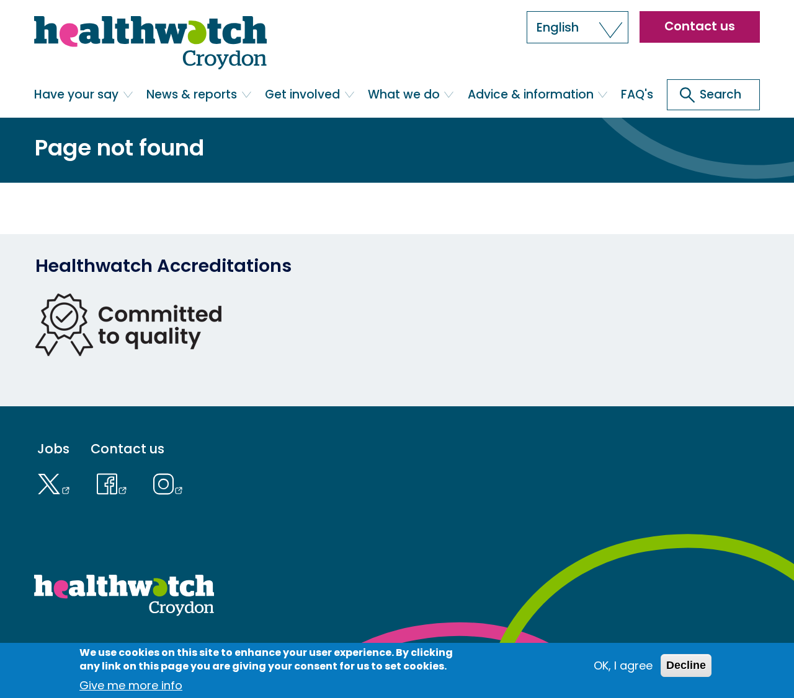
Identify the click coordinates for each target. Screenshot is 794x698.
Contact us (699, 26)
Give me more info (130, 685)
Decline (686, 665)
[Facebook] (114, 482)
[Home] (150, 44)
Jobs (53, 449)
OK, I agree (623, 665)
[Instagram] (168, 482)
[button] (577, 27)
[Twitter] (56, 482)
